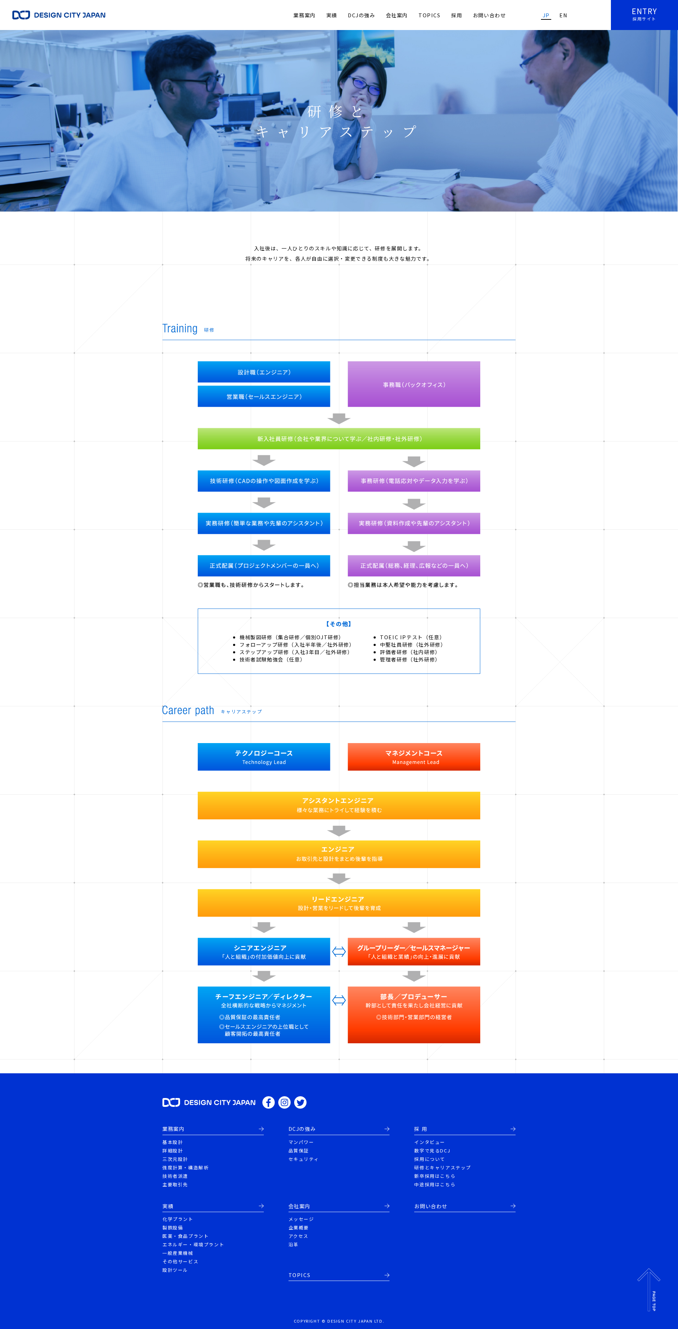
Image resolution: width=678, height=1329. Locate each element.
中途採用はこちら (435, 1184)
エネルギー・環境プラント (193, 1244)
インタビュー (429, 1142)
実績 (331, 15)
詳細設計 (172, 1150)
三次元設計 (175, 1159)
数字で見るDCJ (432, 1150)
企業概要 (299, 1227)
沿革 (294, 1244)
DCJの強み (361, 15)
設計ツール (175, 1269)
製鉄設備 (172, 1227)
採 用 (420, 1128)
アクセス (299, 1236)
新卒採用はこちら (435, 1176)
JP (546, 15)
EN (563, 15)
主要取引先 (175, 1184)
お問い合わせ (489, 15)
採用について (429, 1159)
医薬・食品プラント (185, 1236)
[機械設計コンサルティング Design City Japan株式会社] (208, 1102)
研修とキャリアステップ (442, 1167)
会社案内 (397, 15)
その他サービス (180, 1261)
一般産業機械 (178, 1253)
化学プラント (178, 1219)
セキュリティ (304, 1159)
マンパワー (301, 1142)
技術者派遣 (175, 1176)
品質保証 (299, 1150)
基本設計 (172, 1142)
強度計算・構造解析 (185, 1167)
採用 (456, 15)
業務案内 (304, 15)
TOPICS (429, 15)
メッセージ (301, 1219)
